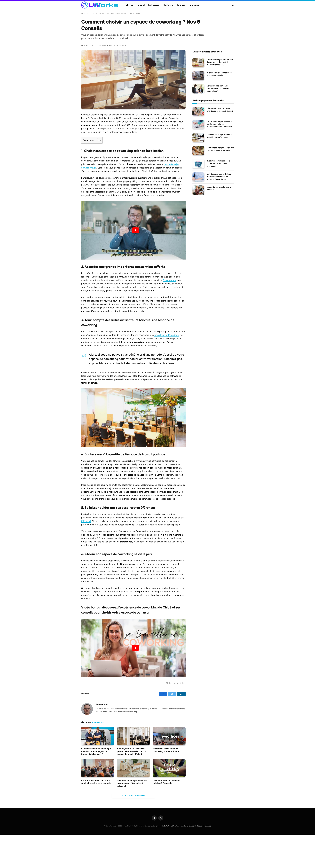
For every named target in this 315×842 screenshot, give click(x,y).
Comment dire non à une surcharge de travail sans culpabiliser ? (218, 88)
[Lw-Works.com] (99, 5)
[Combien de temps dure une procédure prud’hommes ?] (198, 137)
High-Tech (129, 4)
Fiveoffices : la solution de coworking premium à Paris (166, 750)
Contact (176, 826)
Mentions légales (187, 826)
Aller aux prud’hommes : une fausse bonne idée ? (219, 74)
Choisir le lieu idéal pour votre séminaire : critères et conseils (96, 781)
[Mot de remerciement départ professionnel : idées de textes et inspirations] (198, 177)
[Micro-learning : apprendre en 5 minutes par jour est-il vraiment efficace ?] (198, 62)
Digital (141, 4)
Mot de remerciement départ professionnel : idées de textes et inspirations (219, 176)
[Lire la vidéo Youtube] (135, 230)
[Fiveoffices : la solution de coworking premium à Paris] (169, 736)
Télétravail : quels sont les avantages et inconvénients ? (220, 109)
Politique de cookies (203, 826)
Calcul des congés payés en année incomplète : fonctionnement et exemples (219, 124)
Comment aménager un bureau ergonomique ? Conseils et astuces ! (132, 783)
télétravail (86, 521)
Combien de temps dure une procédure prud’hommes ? (219, 135)
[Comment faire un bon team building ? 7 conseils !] (169, 768)
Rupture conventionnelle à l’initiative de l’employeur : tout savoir (218, 163)
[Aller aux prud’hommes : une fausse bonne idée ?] (198, 75)
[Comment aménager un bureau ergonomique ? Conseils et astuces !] (133, 768)
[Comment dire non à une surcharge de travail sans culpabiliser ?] (198, 88)
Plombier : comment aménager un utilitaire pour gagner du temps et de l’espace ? (96, 751)
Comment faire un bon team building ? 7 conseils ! (166, 781)
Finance (181, 4)
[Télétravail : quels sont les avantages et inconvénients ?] (198, 111)
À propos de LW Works (163, 826)
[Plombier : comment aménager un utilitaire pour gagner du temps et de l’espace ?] (97, 736)
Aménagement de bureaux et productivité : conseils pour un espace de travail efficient (131, 751)
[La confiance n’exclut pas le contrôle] (198, 190)
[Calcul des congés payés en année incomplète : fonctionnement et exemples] (198, 124)
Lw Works (84, 13)
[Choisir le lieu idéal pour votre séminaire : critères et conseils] (97, 768)
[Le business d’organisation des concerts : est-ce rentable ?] (198, 150)
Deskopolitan (169, 280)
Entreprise (153, 4)
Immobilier (194, 4)
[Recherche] (232, 5)
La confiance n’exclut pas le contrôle (219, 188)
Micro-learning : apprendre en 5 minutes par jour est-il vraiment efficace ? (220, 62)
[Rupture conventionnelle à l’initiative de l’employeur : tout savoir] (198, 163)
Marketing (168, 4)
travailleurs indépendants (166, 335)
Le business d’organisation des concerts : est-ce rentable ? (220, 148)
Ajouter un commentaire (133, 796)
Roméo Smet (102, 704)
